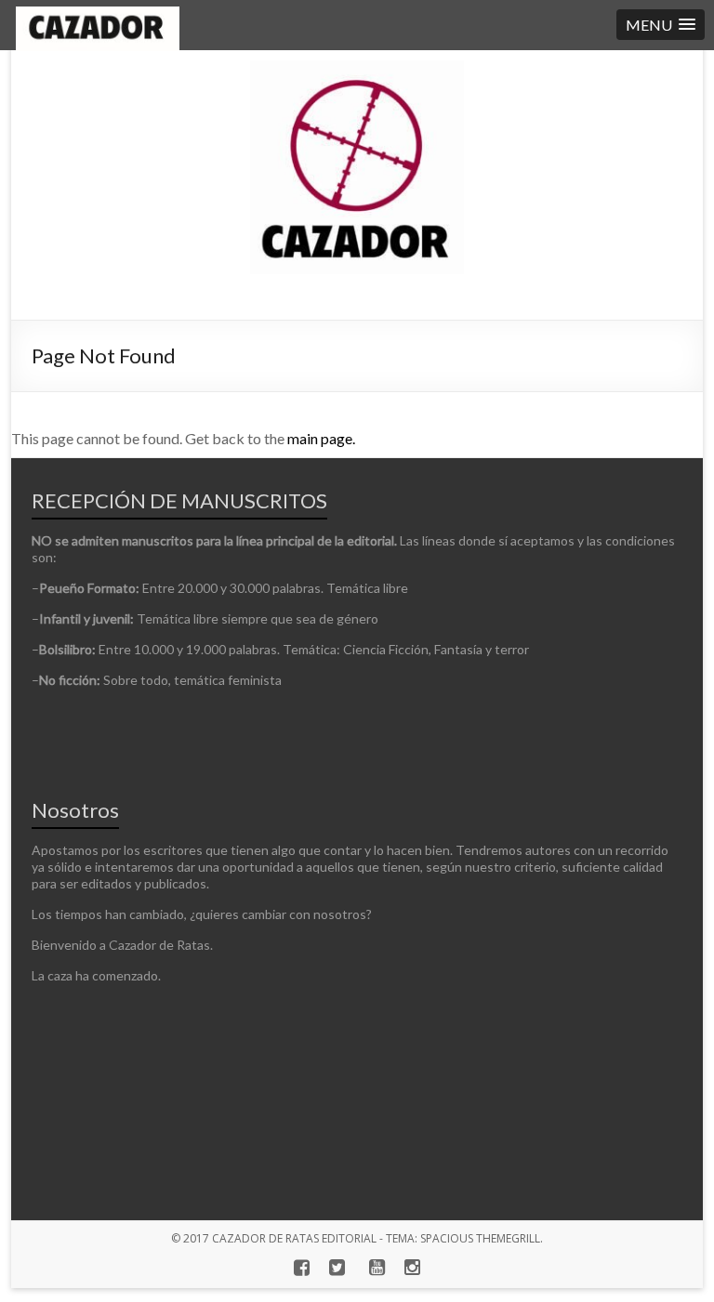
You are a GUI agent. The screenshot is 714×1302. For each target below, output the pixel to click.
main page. (321, 438)
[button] (660, 24)
